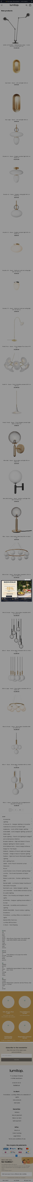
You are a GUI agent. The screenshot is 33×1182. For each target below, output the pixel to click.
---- (2, 595)
